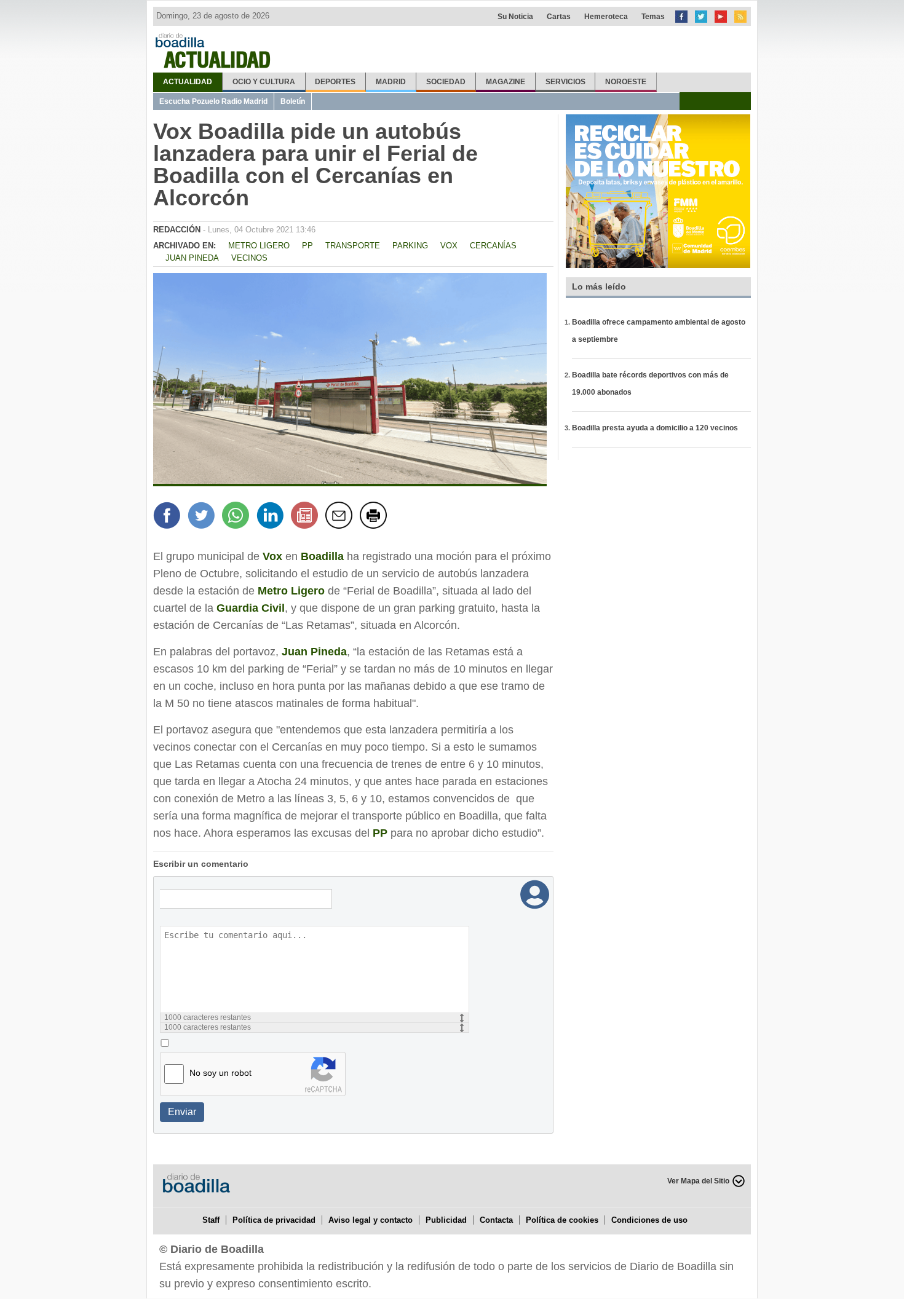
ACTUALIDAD (187, 81)
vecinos (249, 258)
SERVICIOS (565, 81)
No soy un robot (220, 1073)
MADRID (391, 81)
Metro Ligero (259, 245)
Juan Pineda (192, 258)
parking (410, 245)
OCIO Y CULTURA (263, 81)
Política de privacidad (273, 1220)
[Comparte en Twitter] (203, 517)
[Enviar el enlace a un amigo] (340, 517)
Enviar (182, 1112)
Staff (211, 1220)
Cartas (559, 16)
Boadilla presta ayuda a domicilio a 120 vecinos (655, 428)
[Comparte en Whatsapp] (237, 517)
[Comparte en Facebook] (168, 517)
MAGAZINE (505, 81)
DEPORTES (335, 81)
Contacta (496, 1220)
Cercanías (493, 245)
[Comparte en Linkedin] (271, 517)
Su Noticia (515, 16)
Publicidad (446, 1220)
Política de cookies (562, 1220)
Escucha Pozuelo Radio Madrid (213, 101)
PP (307, 245)
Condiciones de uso (649, 1220)
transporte (352, 245)
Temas (653, 16)
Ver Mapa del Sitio (698, 1181)
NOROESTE (625, 81)
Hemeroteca (606, 16)
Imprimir (375, 517)
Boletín (292, 101)
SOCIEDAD (446, 81)
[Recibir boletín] (306, 517)
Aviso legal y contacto (370, 1220)
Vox (449, 245)
